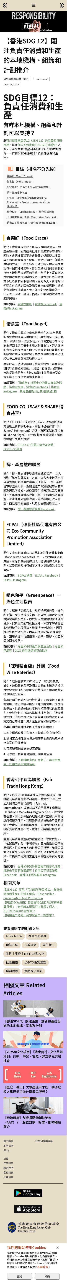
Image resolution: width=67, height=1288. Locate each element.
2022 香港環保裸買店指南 (31, 650)
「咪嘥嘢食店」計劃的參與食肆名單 (31, 762)
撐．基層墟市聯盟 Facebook (36, 509)
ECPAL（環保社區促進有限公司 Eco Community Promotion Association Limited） (28, 202)
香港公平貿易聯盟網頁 (17, 870)
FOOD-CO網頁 (12, 449)
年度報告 (8, 1163)
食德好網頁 (25, 304)
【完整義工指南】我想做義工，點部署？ (29, 915)
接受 (47, 1276)
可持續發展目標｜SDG (15, 79)
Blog (6, 1150)
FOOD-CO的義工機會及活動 (35, 445)
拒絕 (19, 1276)
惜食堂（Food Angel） (20, 181)
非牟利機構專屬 (44, 1141)
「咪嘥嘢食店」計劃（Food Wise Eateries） (32, 217)
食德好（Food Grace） (20, 176)
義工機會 (8, 1141)
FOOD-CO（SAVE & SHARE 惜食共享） (29, 187)
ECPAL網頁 (25, 575)
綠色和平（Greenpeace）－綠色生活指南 (30, 211)
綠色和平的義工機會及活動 (35, 646)
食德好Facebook (46, 304)
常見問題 (8, 1172)
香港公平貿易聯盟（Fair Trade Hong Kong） (32, 222)
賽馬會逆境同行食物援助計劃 (38, 391)
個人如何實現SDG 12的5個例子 (38, 145)
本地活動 (8, 1145)
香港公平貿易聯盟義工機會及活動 (39, 866)
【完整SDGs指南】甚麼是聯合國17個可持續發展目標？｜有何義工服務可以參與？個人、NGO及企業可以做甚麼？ (32, 906)
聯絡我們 (8, 1168)
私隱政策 (42, 1267)
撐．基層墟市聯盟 (17, 192)
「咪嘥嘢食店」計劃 (30, 760)
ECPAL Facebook (46, 575)
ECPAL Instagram (15, 580)
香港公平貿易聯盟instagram (38, 875)
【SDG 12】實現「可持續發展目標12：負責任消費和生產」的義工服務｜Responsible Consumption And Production (32, 893)
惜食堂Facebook (37, 387)
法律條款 (8, 1177)
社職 (6, 1158)
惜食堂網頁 (16, 387)
